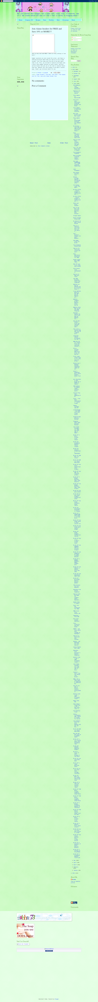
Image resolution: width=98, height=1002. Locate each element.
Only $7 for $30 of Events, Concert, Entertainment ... (77, 688)
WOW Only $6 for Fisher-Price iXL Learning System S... (77, 344)
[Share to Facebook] (58, 72)
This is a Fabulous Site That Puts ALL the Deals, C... (76, 228)
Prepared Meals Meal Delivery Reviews (76, 423)
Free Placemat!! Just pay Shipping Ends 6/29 (76, 135)
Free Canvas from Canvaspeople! (77, 270)
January (76, 870)
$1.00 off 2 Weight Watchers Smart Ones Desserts (76, 479)
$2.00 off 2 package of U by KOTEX (76, 850)
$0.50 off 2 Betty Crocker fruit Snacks (76, 437)
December (76, 71)
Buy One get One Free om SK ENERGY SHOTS (77, 735)
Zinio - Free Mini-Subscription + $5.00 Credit (77, 401)
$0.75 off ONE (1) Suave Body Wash (77, 461)
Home (20, 20)
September (76, 75)
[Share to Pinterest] (59, 72)
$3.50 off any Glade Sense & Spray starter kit (77, 522)
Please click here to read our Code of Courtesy (76, 30)
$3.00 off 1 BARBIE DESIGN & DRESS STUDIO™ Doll (76, 561)
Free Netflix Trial (76, 711)
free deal (48, 74)
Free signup (62, 74)
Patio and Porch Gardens (75, 204)
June (75, 83)
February (76, 867)
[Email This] (54, 72)
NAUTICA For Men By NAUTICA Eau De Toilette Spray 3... (77, 287)
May (75, 860)
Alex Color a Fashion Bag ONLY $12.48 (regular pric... (77, 331)
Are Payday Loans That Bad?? (76, 186)
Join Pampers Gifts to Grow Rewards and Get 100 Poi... (77, 724)
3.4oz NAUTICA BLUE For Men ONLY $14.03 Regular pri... (77, 294)
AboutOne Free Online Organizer (77, 590)
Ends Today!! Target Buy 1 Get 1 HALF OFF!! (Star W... (76, 706)
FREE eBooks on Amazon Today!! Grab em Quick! (76, 388)
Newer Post (34, 143)
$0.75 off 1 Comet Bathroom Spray (76, 764)
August (76, 79)
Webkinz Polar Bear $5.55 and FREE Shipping (77, 309)
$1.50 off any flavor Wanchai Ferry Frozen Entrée (77, 837)
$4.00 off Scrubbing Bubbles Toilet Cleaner (76, 444)
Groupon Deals (77, 215)
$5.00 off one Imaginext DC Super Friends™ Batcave (77, 554)
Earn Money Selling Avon (76, 174)
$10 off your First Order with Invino (77, 265)
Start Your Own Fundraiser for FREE (76, 607)
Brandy (40, 72)
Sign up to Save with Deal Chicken (76, 637)
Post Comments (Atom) (44, 146)
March (75, 864)
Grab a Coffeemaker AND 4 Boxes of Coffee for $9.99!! (77, 716)
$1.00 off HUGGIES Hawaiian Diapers (76, 748)
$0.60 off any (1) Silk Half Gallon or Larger (77, 831)
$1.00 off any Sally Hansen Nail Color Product (77, 467)
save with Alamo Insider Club (48, 76)
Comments (75, 40)
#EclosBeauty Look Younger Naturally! (76, 87)
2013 (73, 67)
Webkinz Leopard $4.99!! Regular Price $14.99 (75, 302)
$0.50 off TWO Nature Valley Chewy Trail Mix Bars (77, 812)
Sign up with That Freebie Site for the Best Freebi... (76, 142)
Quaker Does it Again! (76, 603)
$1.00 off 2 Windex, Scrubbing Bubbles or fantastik (76, 805)
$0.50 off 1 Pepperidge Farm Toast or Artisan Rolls (76, 516)
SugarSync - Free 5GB (76, 616)
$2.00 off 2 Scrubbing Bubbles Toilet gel (76, 856)
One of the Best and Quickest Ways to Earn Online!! (76, 210)
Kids (58, 20)
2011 (73, 873)
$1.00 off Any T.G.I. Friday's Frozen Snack (77, 541)
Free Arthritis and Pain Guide (76, 625)
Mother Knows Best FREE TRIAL (76, 261)
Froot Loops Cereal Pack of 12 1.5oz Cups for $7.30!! (77, 359)
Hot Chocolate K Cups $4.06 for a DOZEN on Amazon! (77, 382)
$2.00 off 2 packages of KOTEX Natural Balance (77, 845)
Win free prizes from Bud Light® (77, 114)
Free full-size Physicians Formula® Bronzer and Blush (77, 102)
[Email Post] (51, 72)
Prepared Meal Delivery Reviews (77, 418)
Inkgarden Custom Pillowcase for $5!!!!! (77, 337)
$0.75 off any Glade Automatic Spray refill (77, 503)
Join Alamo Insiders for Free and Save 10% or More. (76, 667)
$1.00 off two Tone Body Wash (77, 759)
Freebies (51, 20)
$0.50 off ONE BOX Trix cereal (77, 456)
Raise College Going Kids (77, 218)
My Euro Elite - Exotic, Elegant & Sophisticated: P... (77, 199)
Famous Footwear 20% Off (76, 406)
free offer (55, 74)
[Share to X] (57, 72)
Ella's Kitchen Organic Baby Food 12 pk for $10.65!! (76, 351)
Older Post (64, 143)
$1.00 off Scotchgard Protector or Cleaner (76, 509)
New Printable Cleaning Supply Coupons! (77, 157)
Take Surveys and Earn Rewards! (76, 586)
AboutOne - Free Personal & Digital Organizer (76, 653)
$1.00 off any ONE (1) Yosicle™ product (77, 473)
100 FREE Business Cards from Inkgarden (76, 280)
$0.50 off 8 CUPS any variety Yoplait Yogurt (76, 785)
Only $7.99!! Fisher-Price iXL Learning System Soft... (76, 324)
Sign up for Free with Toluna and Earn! (76, 250)
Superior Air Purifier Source (76, 92)
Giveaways (66, 20)
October (76, 73)
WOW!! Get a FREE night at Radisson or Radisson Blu (77, 681)
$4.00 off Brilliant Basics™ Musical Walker (76, 581)
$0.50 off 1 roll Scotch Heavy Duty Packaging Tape (77, 741)
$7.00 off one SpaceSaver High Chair (77, 575)
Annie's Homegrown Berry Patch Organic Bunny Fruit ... (77, 374)
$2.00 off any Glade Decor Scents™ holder (77, 527)
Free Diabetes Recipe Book (77, 245)
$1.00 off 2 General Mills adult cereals (77, 825)
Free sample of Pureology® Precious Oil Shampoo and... (77, 121)
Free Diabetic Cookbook (77, 153)
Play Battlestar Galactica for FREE (76, 255)
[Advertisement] (49, 131)
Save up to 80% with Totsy (76, 275)
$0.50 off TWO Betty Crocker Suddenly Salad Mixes (77, 791)
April (75, 862)
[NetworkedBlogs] (49, 948)
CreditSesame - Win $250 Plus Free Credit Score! (76, 412)
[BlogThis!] (55, 72)
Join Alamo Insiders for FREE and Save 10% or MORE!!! (76, 429)
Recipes (38, 20)
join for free (35, 76)
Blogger (57, 999)
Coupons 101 (29, 20)
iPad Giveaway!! (76, 170)
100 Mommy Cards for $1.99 (76, 241)
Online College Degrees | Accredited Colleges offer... (76, 180)
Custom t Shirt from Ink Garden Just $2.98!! (76, 674)
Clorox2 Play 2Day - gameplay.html (77, 394)
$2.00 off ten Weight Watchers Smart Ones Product (77, 486)
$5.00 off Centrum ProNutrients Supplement (77, 451)
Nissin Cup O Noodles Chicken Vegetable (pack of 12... (76, 366)
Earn (44, 20)
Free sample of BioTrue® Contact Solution (77, 109)
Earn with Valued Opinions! (76, 620)
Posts (74, 37)
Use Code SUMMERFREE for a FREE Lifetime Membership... (77, 164)
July (75, 81)
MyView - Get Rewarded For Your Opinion (76, 643)
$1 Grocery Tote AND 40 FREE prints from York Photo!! (77, 128)
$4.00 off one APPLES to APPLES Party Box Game (77, 569)
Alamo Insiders (40, 74)
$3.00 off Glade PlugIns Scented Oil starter (77, 534)
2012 (73, 69)
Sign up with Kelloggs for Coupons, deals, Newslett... (77, 597)
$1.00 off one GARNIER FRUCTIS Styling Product (77, 547)
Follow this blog (49, 950)
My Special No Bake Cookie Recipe (77, 222)
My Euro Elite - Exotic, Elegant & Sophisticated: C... (77, 192)
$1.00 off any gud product (77, 491)
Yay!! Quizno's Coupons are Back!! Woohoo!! (77, 236)
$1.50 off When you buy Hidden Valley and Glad (76, 778)
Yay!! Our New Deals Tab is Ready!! (77, 149)
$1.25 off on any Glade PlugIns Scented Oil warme (77, 496)
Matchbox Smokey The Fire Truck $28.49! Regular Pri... (76, 315)
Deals (73, 20)
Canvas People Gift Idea (77, 648)
